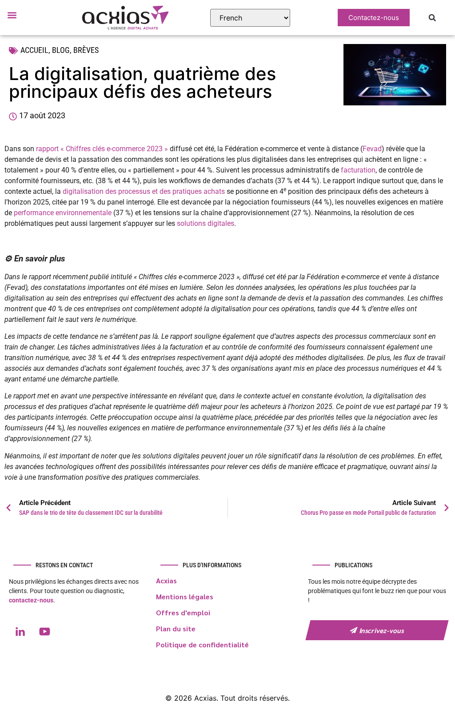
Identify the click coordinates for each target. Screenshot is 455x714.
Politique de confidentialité (202, 644)
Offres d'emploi (183, 612)
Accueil (34, 50)
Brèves (86, 50)
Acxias (166, 580)
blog (61, 50)
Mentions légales (184, 596)
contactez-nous (31, 600)
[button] (11, 15)
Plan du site (176, 628)
